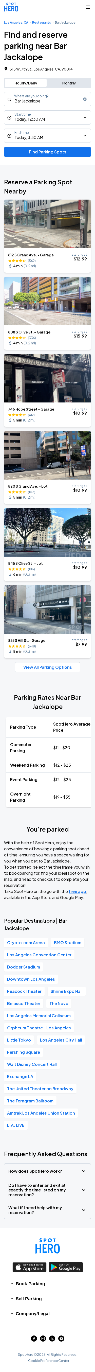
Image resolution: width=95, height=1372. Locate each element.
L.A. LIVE (16, 1125)
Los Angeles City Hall (61, 1040)
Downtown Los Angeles (31, 979)
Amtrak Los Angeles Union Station (41, 1113)
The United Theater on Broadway (40, 1088)
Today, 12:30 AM (29, 119)
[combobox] (47, 99)
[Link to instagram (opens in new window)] (43, 1340)
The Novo (58, 1003)
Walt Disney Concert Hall (32, 1064)
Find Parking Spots (47, 151)
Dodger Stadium (23, 967)
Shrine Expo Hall (67, 991)
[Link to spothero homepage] (47, 1246)
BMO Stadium (67, 942)
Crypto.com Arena (26, 942)
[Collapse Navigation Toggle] (88, 7)
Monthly (69, 83)
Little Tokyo (19, 1040)
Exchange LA (20, 1076)
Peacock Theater (24, 991)
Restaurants (41, 22)
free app (77, 891)
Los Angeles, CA (16, 22)
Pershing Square (23, 1052)
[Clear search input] (85, 99)
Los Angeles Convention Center (39, 954)
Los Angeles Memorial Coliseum (39, 1015)
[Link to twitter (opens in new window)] (52, 1340)
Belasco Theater (23, 1003)
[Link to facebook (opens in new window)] (34, 1340)
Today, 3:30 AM (28, 137)
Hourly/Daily (25, 83)
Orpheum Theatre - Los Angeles (39, 1027)
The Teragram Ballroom (30, 1100)
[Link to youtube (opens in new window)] (61, 1340)
